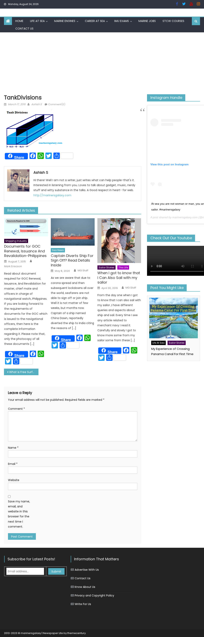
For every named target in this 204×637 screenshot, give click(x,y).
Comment (16, 409)
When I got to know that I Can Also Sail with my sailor (118, 278)
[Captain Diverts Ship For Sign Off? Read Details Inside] (73, 232)
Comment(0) (56, 104)
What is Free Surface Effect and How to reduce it (23, 372)
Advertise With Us (87, 570)
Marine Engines (64, 21)
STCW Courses (173, 21)
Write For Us (83, 604)
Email (13, 464)
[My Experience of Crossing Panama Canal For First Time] (173, 318)
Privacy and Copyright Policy (94, 595)
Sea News (58, 250)
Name (13, 448)
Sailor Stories (106, 267)
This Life (123, 267)
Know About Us (85, 587)
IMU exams (121, 21)
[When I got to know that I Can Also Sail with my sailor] (119, 240)
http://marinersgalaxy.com (52, 195)
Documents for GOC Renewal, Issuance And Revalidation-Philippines (25, 251)
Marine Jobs (147, 21)
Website (13, 480)
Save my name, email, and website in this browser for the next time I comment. (19, 514)
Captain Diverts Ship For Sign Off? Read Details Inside (72, 260)
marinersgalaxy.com (185, 217)
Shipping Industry (16, 241)
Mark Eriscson (13, 266)
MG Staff (83, 270)
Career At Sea (95, 21)
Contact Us (24, 29)
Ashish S (36, 104)
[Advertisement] (102, 62)
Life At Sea (37, 21)
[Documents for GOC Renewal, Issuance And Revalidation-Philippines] (26, 227)
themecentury (76, 633)
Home (19, 21)
